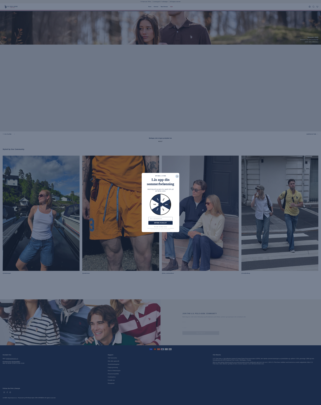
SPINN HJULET (160, 223)
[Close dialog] (177, 176)
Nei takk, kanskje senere (160, 226)
